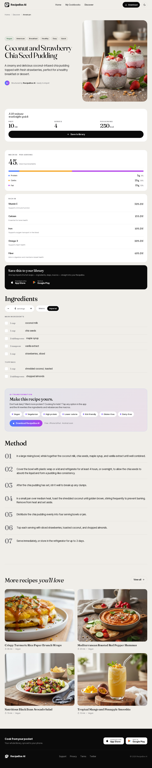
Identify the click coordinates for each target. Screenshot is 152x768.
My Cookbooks (72, 4)
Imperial (53, 308)
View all (137, 579)
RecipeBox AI (18, 4)
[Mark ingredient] (6, 323)
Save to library (78, 134)
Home (58, 4)
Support (62, 756)
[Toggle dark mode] (144, 4)
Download (132, 5)
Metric (42, 308)
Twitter (93, 756)
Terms (83, 756)
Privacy (73, 756)
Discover (89, 4)
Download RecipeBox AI (27, 423)
